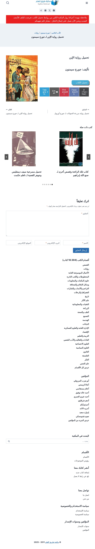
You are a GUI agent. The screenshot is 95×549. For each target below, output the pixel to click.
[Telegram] (41, 10)
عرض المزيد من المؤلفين (78, 420)
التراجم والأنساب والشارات (78, 288)
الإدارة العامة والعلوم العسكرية (76, 328)
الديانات (86, 324)
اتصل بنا (86, 495)
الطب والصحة (83, 312)
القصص (86, 265)
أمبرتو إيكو (84, 404)
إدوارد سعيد (84, 412)
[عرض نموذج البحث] (7, 3)
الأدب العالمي (56, 33)
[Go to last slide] (88, 157)
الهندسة (86, 320)
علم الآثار (85, 300)
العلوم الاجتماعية (82, 344)
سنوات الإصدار (83, 526)
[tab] (52, 184)
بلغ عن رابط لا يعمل (81, 476)
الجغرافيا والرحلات (81, 292)
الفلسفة (85, 355)
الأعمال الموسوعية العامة (78, 273)
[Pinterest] (45, 10)
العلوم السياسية (82, 348)
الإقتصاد (85, 332)
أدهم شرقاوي (83, 400)
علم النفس (84, 363)
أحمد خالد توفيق (82, 392)
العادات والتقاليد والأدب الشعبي (76, 340)
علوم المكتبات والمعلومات (78, 280)
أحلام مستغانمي (82, 389)
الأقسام (86, 457)
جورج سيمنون (45, 33)
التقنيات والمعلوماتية (80, 304)
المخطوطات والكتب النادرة (78, 277)
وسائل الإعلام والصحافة (79, 284)
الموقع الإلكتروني (24, 243)
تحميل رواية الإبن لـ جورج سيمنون (19, 112)
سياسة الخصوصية (82, 514)
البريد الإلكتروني (52, 243)
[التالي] (6, 157)
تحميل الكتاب (81, 82)
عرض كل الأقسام (82, 367)
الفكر (87, 359)
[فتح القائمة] (87, 3)
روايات (36, 33)
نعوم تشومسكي (82, 416)
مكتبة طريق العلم (52, 542)
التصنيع (86, 316)
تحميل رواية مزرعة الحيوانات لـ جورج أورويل (71, 112)
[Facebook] (54, 10)
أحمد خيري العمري (81, 396)
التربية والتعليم (83, 336)
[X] (49, 10)
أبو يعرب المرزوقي (81, 381)
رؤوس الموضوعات (81, 460)
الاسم (85, 243)
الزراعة (86, 308)
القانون (86, 352)
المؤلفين (85, 530)
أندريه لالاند (84, 408)
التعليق (84, 213)
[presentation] (71, 148)
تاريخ (87, 296)
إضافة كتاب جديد (82, 472)
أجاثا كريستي (83, 385)
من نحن (86, 499)
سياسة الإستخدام (82, 510)
